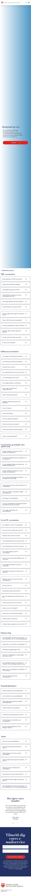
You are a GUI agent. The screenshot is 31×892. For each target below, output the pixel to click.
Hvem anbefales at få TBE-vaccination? (12, 279)
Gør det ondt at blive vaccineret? (10, 424)
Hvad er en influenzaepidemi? (9, 436)
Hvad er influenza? (7, 408)
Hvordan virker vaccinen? (8, 367)
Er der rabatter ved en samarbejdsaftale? (12, 696)
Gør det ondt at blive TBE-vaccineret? (11, 337)
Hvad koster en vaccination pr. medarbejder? (13, 644)
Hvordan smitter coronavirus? (9, 618)
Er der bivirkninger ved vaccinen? (10, 377)
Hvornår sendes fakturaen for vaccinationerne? (9, 676)
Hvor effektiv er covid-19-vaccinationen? (12, 525)
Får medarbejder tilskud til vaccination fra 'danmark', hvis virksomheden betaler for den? (13, 663)
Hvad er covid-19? (7, 585)
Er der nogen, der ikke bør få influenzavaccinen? (9, 389)
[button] (29, 270)
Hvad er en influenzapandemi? (10, 394)
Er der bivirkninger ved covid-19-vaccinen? (13, 546)
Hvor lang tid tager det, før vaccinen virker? (13, 372)
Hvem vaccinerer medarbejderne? (10, 741)
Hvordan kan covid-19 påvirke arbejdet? (12, 613)
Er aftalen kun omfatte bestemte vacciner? (13, 714)
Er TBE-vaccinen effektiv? (8, 342)
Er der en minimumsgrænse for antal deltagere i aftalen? (11, 727)
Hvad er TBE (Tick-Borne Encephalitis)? (12, 320)
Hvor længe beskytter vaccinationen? (11, 383)
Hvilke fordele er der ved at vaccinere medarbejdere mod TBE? (11, 295)
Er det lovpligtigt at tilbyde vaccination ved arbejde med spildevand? (13, 465)
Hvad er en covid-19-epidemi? (10, 608)
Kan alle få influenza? (7, 413)
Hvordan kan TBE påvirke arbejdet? (11, 284)
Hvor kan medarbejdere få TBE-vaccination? (13, 325)
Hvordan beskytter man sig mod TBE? (11, 306)
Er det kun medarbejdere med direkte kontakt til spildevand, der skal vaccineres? (13, 504)
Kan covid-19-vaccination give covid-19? (12, 530)
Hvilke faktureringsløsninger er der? (11, 649)
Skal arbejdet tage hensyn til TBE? (10, 289)
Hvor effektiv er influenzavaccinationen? (12, 356)
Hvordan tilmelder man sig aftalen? (11, 707)
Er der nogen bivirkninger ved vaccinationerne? (9, 511)
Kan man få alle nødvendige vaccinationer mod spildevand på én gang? (12, 478)
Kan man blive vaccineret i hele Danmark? (12, 774)
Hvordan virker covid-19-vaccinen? (11, 535)
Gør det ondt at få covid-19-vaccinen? (12, 602)
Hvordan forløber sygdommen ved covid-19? (13, 624)
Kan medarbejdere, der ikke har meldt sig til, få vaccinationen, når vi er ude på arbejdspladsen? (14, 638)
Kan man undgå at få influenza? (10, 418)
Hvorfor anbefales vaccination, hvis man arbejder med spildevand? (12, 452)
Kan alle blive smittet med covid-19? (11, 591)
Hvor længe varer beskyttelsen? (10, 498)
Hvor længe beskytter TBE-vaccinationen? (13, 301)
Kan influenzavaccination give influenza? (12, 361)
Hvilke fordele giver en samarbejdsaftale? (12, 690)
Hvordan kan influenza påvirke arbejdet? (12, 429)
